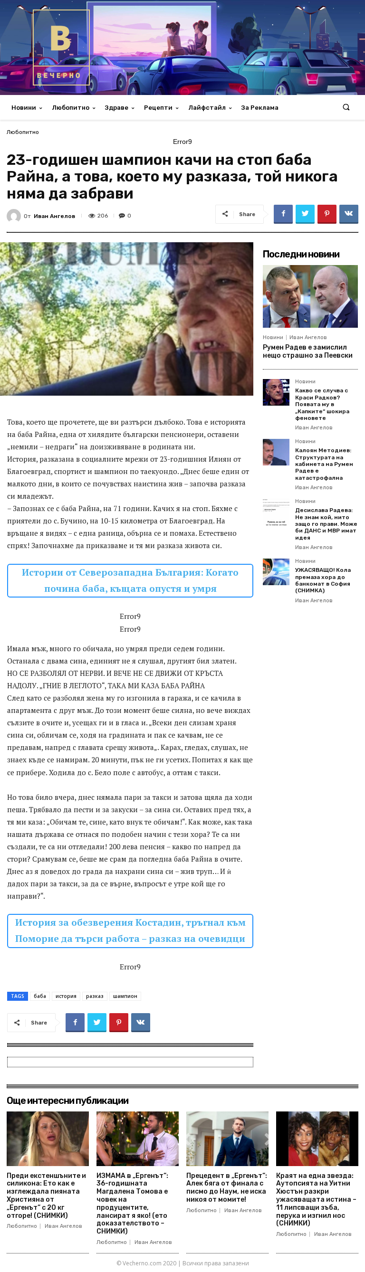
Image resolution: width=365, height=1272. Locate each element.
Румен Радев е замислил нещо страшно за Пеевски (308, 351)
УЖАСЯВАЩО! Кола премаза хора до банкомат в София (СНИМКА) (323, 580)
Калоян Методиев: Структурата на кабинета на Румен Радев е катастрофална (324, 464)
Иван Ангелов (54, 216)
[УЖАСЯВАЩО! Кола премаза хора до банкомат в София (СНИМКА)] (276, 572)
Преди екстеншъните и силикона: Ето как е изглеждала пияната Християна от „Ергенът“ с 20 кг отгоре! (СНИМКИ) (46, 1196)
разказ (95, 996)
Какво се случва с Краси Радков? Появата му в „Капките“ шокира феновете (322, 404)
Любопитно (23, 132)
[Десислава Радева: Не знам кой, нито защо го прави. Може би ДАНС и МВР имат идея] (276, 512)
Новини (273, 337)
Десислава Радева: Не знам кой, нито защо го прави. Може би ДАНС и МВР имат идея (326, 524)
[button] (346, 107)
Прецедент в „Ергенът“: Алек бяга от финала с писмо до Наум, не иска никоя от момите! (226, 1188)
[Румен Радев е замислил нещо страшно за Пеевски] (310, 296)
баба (40, 996)
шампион (125, 996)
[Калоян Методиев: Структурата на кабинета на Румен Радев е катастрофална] (276, 452)
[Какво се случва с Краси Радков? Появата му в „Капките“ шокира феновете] (276, 392)
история (66, 996)
